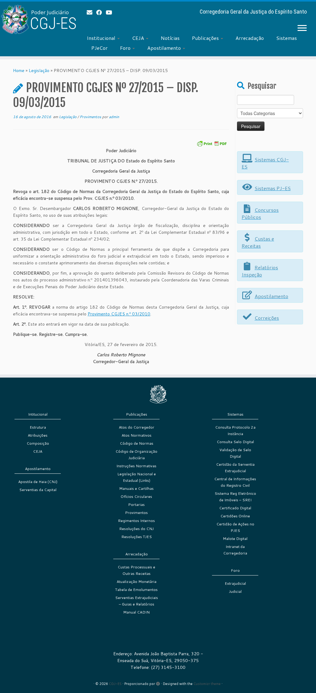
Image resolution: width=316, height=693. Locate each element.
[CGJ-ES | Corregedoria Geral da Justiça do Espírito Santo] (37, 19)
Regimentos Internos (136, 520)
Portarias (136, 504)
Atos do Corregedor (136, 427)
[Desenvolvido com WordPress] (158, 682)
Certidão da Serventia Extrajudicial (235, 467)
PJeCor (99, 47)
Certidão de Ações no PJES (235, 527)
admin (114, 116)
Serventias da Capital (37, 489)
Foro (126, 47)
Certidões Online (235, 516)
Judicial (235, 591)
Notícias (170, 37)
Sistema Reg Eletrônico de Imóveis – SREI (235, 497)
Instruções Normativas (136, 465)
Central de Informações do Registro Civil (235, 482)
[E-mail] (91, 12)
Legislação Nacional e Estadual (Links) (136, 477)
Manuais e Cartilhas (136, 488)
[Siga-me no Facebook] (101, 12)
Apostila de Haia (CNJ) (37, 481)
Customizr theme (207, 683)
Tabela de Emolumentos (136, 589)
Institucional (102, 37)
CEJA (138, 37)
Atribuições (38, 435)
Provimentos (91, 116)
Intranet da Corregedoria (235, 550)
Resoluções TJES (136, 536)
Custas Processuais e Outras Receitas (136, 570)
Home (18, 70)
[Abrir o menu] (302, 28)
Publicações (206, 37)
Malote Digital (235, 538)
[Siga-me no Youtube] (111, 12)
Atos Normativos (137, 435)
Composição (38, 443)
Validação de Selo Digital (235, 453)
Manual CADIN (136, 612)
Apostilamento (164, 47)
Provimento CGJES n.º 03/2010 (119, 314)
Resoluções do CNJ (136, 528)
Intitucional (38, 414)
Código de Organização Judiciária (136, 454)
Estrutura (38, 427)
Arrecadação (249, 37)
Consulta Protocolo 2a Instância (235, 430)
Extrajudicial (235, 583)
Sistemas (286, 37)
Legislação (39, 70)
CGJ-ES (115, 683)
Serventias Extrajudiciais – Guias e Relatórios (136, 601)
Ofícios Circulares (136, 496)
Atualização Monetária (136, 581)
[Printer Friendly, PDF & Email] (211, 143)
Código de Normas (136, 443)
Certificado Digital (235, 508)
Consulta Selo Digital (235, 441)
